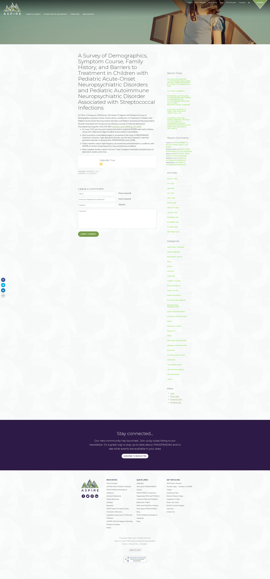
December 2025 (173, 217)
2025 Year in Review (174, 483)
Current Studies (174, 281)
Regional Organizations (177, 346)
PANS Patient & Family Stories (118, 509)
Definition (140, 483)
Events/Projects (174, 286)
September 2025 (173, 232)
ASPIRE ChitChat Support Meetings (120, 521)
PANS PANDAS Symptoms (146, 493)
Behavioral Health (174, 257)
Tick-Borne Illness (174, 365)
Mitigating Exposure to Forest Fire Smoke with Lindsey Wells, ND (176, 111)
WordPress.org (175, 402)
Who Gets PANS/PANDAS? (147, 487)
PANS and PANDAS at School (147, 505)
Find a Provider (112, 483)
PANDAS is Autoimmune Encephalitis (176, 159)
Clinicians (171, 276)
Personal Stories (174, 326)
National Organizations (177, 317)
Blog (87, 173)
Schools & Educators (176, 355)
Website (121, 204)
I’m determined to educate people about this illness (177, 145)
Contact (124, 544)
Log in (172, 393)
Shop (138, 521)
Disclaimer (143, 544)
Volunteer (170, 509)
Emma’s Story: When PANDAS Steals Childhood (179, 150)
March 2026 (171, 203)
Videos (170, 379)
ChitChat (170, 271)
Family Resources (174, 295)
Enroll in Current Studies (175, 505)
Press (169, 336)
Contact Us (171, 512)
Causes (139, 490)
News (169, 321)
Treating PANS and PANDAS (147, 499)
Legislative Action (173, 499)
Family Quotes (172, 291)
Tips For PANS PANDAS (175, 370)
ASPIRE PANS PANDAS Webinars (119, 487)
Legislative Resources (176, 312)
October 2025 (172, 227)
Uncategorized (173, 374)
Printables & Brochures (177, 341)
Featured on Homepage (176, 300)
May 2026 (170, 193)
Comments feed (176, 399)
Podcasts (171, 331)
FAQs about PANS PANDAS (147, 509)
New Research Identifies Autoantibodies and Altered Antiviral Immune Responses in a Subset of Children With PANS (178, 82)
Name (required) (124, 193)
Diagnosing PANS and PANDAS (148, 496)
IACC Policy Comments (176, 91)
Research (93, 173)
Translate (242, 3)
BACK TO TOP (135, 550)
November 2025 (173, 222)
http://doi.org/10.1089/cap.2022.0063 (126, 127)
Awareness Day (172, 493)
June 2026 (170, 188)
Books (169, 266)
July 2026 (170, 184)
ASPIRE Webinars (173, 252)
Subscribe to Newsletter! (135, 456)
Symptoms (171, 360)
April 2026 (171, 198)
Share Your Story (173, 502)
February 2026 (172, 208)
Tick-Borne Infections (114, 512)
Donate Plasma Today (175, 496)
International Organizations (173, 306)
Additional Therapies (175, 247)
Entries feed (174, 396)
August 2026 (172, 179)
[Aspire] (12, 8)
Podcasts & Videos (113, 524)
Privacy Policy (133, 544)
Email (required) (124, 199)
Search (187, 59)
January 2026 (172, 213)
